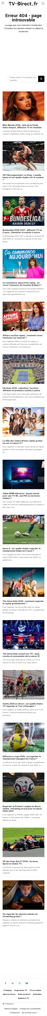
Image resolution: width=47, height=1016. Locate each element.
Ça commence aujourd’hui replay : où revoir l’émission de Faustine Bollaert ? (22, 283)
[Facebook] (5, 983)
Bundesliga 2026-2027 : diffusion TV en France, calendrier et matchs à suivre (22, 231)
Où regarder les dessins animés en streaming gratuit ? (20, 915)
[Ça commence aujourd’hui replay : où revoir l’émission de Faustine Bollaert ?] (23, 263)
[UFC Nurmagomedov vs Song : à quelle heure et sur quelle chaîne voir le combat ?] (23, 156)
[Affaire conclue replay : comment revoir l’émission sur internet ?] (23, 316)
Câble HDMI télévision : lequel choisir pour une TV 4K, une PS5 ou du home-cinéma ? (21, 495)
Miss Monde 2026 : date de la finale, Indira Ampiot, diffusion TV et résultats (22, 126)
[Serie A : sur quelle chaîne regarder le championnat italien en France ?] (23, 529)
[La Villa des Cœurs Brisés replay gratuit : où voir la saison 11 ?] (23, 421)
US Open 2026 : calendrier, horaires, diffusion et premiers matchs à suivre (21, 389)
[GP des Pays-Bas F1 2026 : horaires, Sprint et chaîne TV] (23, 842)
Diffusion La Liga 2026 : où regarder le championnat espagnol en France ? (22, 757)
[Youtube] (27, 983)
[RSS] (12, 983)
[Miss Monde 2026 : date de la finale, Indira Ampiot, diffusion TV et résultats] (23, 106)
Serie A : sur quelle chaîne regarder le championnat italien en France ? (22, 549)
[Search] (41, 79)
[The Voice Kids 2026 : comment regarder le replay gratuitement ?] (23, 582)
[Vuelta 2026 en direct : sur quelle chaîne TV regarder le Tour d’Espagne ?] (23, 684)
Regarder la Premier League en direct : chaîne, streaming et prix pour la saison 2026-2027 (22, 808)
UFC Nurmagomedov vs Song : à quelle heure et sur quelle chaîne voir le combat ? (23, 177)
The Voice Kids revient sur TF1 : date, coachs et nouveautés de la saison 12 (21, 655)
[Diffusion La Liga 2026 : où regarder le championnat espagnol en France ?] (23, 737)
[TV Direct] (23, 3)
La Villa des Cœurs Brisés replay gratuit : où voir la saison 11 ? (23, 442)
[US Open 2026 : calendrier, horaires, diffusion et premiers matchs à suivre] (23, 369)
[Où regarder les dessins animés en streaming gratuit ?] (23, 895)
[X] (19, 983)
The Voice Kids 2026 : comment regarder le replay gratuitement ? (23, 602)
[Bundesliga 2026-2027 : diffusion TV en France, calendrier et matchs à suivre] (23, 211)
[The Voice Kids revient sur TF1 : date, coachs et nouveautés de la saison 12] (23, 635)
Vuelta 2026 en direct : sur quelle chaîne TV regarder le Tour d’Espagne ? (23, 704)
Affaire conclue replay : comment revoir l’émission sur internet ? (23, 336)
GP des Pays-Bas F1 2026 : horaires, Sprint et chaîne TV (21, 862)
